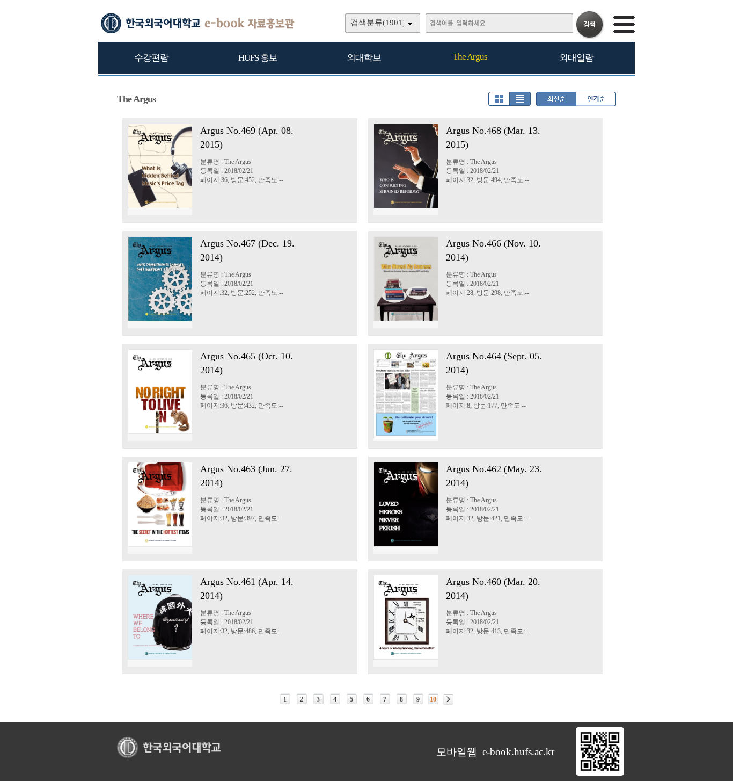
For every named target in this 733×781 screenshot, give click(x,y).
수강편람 (151, 58)
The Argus (470, 57)
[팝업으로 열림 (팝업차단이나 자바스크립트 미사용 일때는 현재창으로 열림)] (600, 773)
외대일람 (576, 58)
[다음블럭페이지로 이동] (448, 699)
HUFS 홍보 (257, 58)
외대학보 (364, 58)
